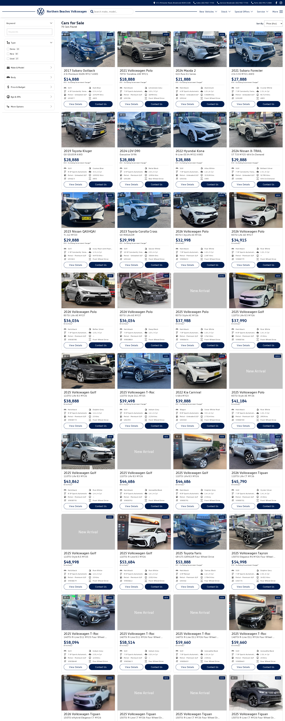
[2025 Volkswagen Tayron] (256, 532)
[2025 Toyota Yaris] (200, 532)
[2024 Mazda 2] (200, 49)
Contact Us (101, 104)
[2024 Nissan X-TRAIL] (256, 130)
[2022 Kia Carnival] (200, 371)
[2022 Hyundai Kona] (200, 130)
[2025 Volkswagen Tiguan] (144, 693)
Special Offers (242, 11)
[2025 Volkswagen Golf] (256, 290)
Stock (224, 11)
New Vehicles (206, 11)
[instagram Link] (281, 3)
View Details (75, 104)
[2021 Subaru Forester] (256, 49)
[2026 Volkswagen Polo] (200, 210)
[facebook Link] (276, 3)
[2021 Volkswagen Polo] (144, 49)
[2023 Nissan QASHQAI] (88, 210)
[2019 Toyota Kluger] (88, 130)
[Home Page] (23, 11)
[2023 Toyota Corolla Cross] (144, 210)
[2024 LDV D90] (144, 130)
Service (261, 11)
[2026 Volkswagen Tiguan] (256, 451)
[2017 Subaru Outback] (88, 49)
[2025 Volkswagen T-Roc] (144, 371)
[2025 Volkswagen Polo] (200, 290)
